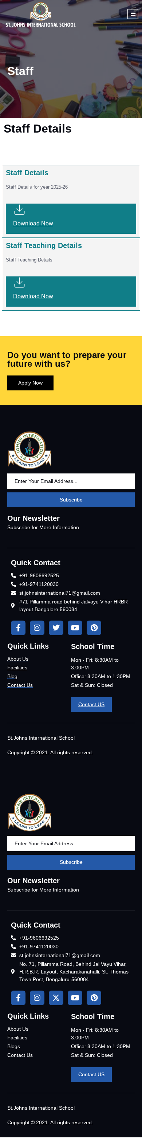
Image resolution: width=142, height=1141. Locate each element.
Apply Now (30, 383)
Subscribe (71, 500)
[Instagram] (37, 628)
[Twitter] (56, 628)
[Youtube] (75, 628)
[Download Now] (19, 210)
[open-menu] (132, 14)
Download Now (33, 223)
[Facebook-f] (18, 628)
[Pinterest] (94, 628)
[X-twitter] (56, 998)
